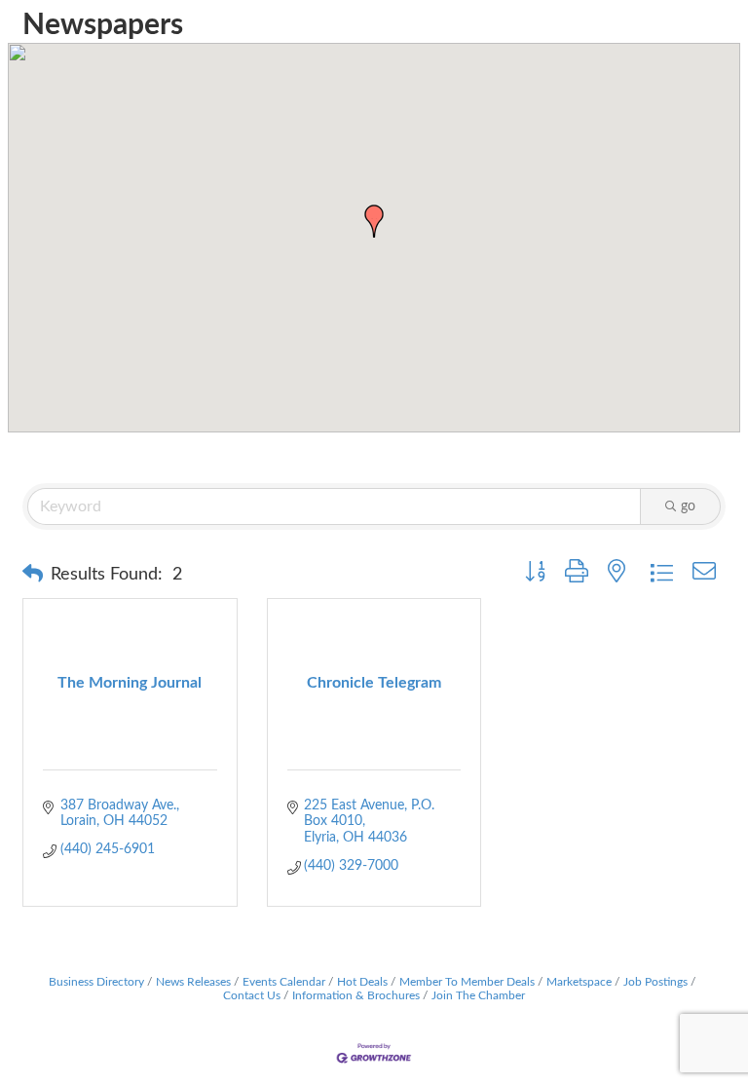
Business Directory (96, 982)
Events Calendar (284, 982)
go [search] (688, 506)
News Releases (193, 982)
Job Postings (655, 982)
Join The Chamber (478, 995)
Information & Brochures (356, 995)
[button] (374, 221)
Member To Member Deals (467, 982)
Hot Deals (362, 982)
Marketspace (579, 982)
